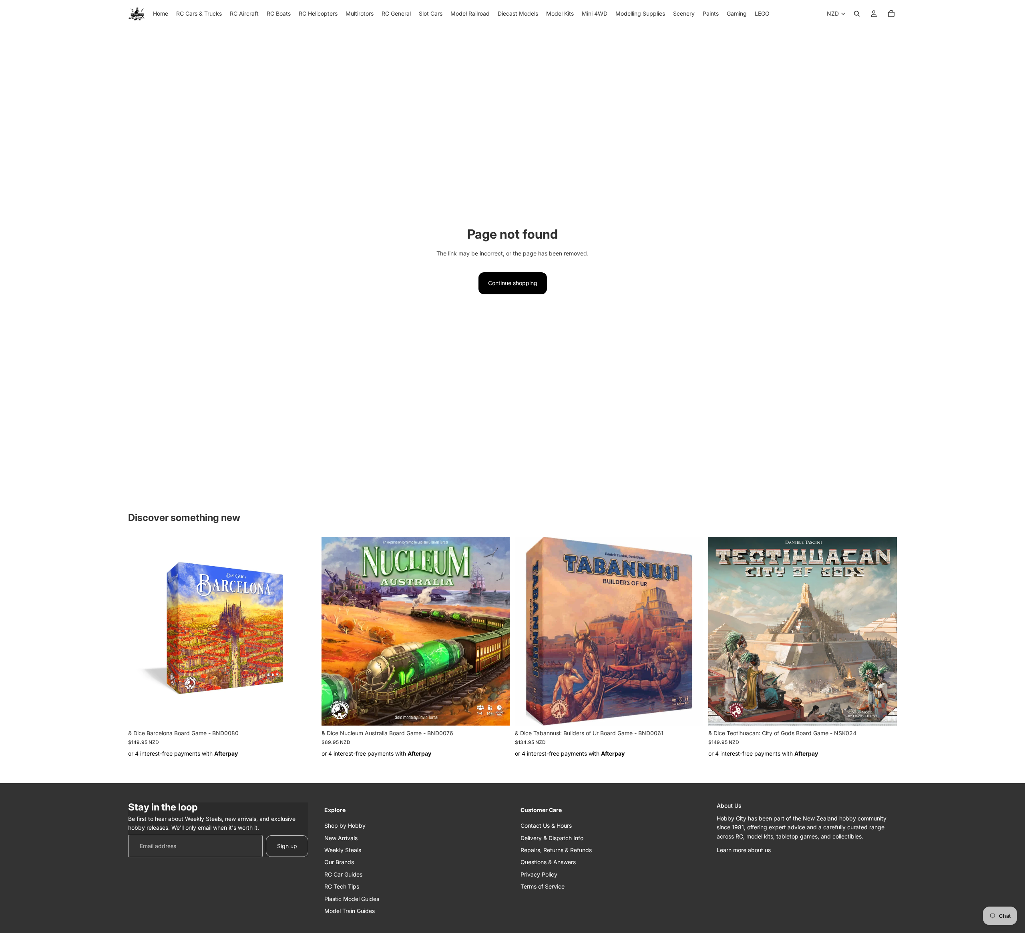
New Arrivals (341, 837)
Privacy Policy (539, 874)
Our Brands (339, 862)
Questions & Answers (548, 862)
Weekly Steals (342, 850)
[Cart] (891, 13)
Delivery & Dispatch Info (552, 837)
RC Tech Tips (341, 886)
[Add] (304, 713)
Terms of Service (543, 886)
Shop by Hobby (345, 825)
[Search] (857, 13)
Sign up (287, 845)
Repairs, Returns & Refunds (556, 850)
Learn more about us (744, 850)
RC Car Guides (343, 874)
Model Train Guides (349, 910)
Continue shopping (512, 282)
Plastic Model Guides (351, 898)
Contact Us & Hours (546, 825)
